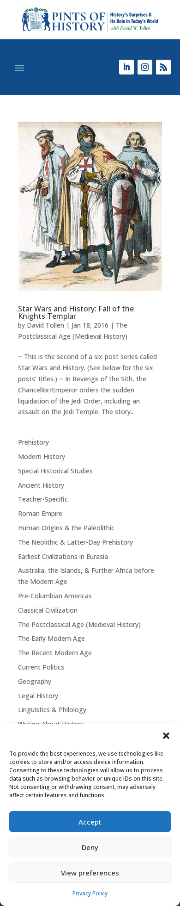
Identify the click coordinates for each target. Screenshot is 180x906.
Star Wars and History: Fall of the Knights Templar (76, 312)
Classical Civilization (48, 610)
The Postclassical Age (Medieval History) (79, 624)
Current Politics (41, 667)
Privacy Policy (90, 893)
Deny (90, 847)
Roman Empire (40, 513)
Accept (90, 821)
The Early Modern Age (51, 638)
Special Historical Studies (55, 470)
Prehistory (33, 442)
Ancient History (41, 485)
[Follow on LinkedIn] (126, 67)
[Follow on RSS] (163, 67)
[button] (166, 735)
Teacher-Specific (43, 499)
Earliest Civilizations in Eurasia (63, 556)
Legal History (38, 695)
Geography (34, 681)
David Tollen (45, 325)
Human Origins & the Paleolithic (66, 527)
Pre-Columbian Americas (55, 595)
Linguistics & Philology (52, 709)
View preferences (90, 872)
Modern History (41, 456)
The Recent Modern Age (55, 652)
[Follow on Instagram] (145, 67)
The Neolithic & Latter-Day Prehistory (75, 542)
